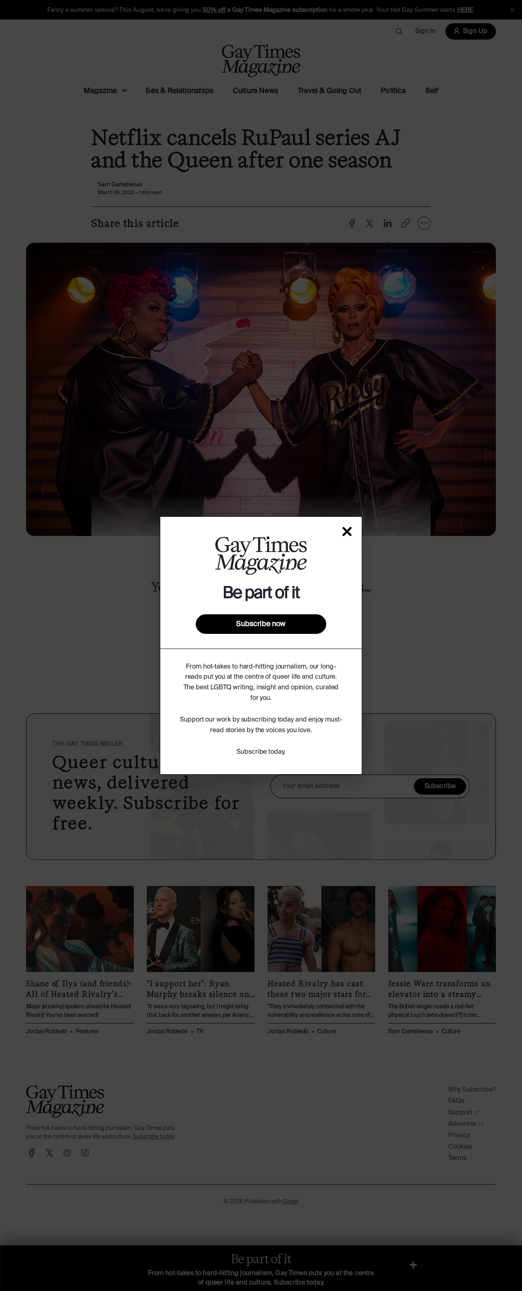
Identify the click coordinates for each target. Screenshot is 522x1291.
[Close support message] (347, 531)
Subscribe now (260, 624)
